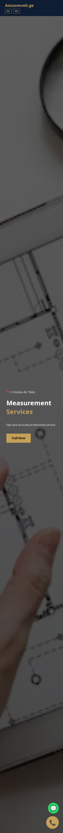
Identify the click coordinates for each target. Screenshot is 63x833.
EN (16, 11)
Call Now (18, 438)
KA (8, 11)
